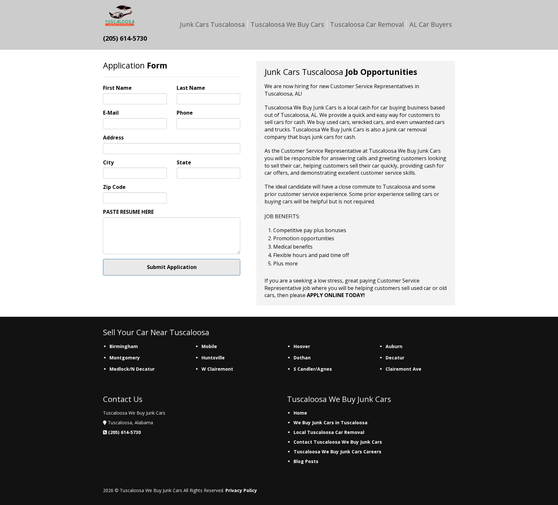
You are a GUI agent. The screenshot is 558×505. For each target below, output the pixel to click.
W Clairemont (217, 369)
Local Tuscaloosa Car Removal (329, 432)
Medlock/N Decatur (132, 369)
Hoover (302, 346)
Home (300, 413)
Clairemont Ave (403, 369)
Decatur (395, 358)
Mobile (209, 346)
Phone (185, 112)
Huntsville (213, 358)
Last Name (191, 87)
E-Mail (111, 112)
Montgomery (124, 358)
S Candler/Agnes (313, 369)
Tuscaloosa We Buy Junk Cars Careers (337, 451)
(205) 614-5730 (124, 432)
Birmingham (123, 346)
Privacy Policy (241, 490)
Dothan (302, 358)
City (108, 162)
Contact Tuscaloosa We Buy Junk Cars (338, 442)
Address (113, 137)
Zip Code (114, 187)
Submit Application (172, 267)
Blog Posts (306, 461)
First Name (117, 87)
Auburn (394, 346)
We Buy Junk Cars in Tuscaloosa (330, 422)
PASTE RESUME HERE (128, 211)
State (184, 162)
